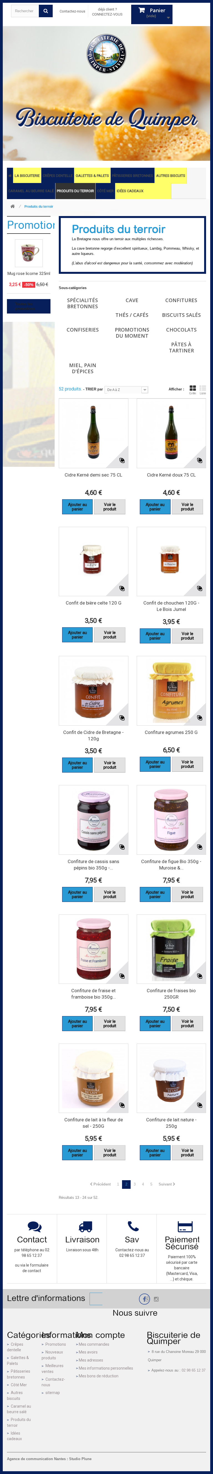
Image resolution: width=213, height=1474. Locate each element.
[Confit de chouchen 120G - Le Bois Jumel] (172, 562)
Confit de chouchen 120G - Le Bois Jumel (171, 606)
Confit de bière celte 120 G (93, 603)
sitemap (52, 1392)
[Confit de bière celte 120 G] (94, 562)
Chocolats (181, 329)
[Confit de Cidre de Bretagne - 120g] (94, 691)
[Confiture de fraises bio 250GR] (172, 949)
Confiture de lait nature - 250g (171, 1123)
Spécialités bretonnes (82, 303)
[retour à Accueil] (12, 206)
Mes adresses (91, 1360)
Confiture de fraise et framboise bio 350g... (93, 994)
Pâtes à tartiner (181, 347)
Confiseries (83, 329)
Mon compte (100, 1335)
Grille (192, 393)
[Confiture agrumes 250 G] (172, 691)
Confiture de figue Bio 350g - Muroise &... (171, 865)
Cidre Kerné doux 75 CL (171, 475)
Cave (132, 300)
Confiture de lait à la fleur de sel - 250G (93, 1123)
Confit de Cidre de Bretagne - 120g (93, 735)
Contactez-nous (72, 11)
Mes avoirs (88, 1352)
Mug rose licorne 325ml (28, 273)
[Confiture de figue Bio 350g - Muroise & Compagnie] (172, 820)
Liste (203, 393)
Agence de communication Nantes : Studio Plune (49, 1459)
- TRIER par (93, 389)
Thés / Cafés (131, 315)
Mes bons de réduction (98, 1376)
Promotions (35, 225)
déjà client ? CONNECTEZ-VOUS (107, 11)
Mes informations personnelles (106, 1368)
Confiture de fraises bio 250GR (171, 994)
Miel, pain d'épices (82, 368)
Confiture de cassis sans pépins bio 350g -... (93, 865)
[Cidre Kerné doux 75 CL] (172, 433)
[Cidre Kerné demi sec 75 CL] (94, 433)
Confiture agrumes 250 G (171, 732)
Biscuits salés (181, 315)
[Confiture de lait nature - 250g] (172, 1078)
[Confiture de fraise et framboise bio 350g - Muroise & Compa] (94, 949)
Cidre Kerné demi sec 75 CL (93, 475)
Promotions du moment (132, 332)
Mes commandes (94, 1344)
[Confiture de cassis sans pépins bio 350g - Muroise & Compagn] (94, 820)
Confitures (181, 300)
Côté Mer (19, 1385)
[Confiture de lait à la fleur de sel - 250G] (94, 1078)
